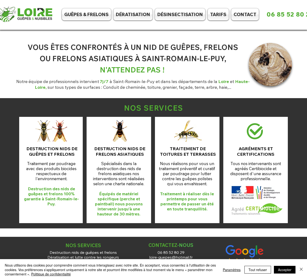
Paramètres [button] (232, 269)
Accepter (284, 269)
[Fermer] (301, 269)
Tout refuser (257, 269)
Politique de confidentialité (51, 274)
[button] (180, 14)
